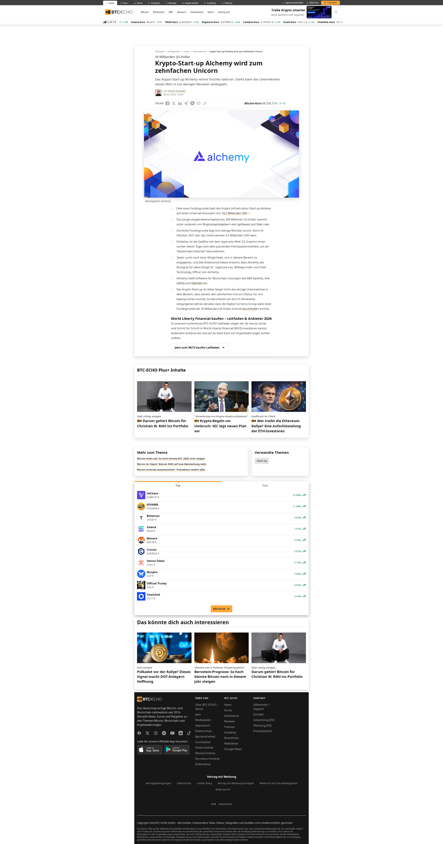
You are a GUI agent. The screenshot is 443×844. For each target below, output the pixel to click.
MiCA (211, 12)
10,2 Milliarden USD (234, 213)
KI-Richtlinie (203, 764)
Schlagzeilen (174, 51)
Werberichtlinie (205, 753)
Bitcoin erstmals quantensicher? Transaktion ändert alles (171, 469)
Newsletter (231, 743)
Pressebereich (262, 731)
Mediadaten (203, 720)
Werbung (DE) (262, 725)
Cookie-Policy (204, 783)
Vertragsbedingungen (158, 783)
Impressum (202, 725)
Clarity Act (224, 12)
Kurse (228, 710)
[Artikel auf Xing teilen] (186, 103)
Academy (230, 732)
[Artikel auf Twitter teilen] (174, 103)
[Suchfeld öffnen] (336, 12)
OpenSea (196, 283)
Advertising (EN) (263, 720)
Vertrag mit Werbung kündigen (236, 783)
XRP (171, 12)
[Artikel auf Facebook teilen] (167, 103)
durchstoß (249, 309)
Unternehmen (199, 51)
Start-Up (262, 460)
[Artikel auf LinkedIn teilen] (180, 103)
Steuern (181, 12)
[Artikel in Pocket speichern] (192, 103)
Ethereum (158, 12)
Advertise (313, 2)
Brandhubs (231, 738)
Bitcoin (145, 12)
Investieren (197, 12)
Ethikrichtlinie (204, 748)
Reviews (229, 721)
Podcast (229, 727)
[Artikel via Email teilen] (199, 103)
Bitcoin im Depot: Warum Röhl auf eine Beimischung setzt (171, 464)
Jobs (198, 714)
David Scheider (177, 91)
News (228, 705)
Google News (233, 749)
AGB (213, 804)
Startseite (159, 51)
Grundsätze (203, 742)
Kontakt (258, 714)
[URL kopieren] (205, 103)
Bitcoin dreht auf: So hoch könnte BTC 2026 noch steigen (171, 458)
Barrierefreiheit (205, 736)
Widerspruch (222, 789)
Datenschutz (203, 731)
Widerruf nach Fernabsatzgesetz (278, 783)
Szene (186, 51)
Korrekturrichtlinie (207, 759)
